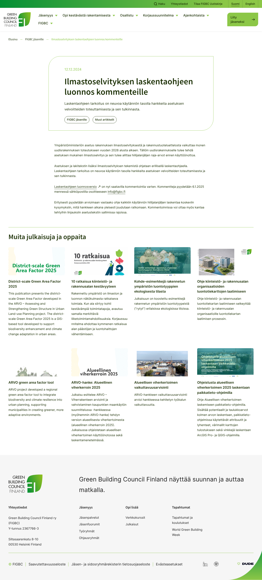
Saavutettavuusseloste (47, 564)
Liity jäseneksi (237, 19)
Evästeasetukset (169, 564)
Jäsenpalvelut (89, 517)
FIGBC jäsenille (77, 119)
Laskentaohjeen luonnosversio (75, 186)
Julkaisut (132, 524)
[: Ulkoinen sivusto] (245, 564)
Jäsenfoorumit (89, 524)
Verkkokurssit (135, 517)
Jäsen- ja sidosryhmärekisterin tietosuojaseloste (110, 564)
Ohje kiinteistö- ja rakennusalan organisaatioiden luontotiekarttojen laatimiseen (222, 287)
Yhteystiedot (179, 4)
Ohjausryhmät (89, 538)
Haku (161, 4)
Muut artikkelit (104, 119)
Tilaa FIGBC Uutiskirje (208, 4)
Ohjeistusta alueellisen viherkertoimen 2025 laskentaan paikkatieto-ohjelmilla (223, 388)
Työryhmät (87, 531)
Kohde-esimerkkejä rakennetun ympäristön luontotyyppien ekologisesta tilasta (159, 287)
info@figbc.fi (116, 191)
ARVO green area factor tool (31, 383)
